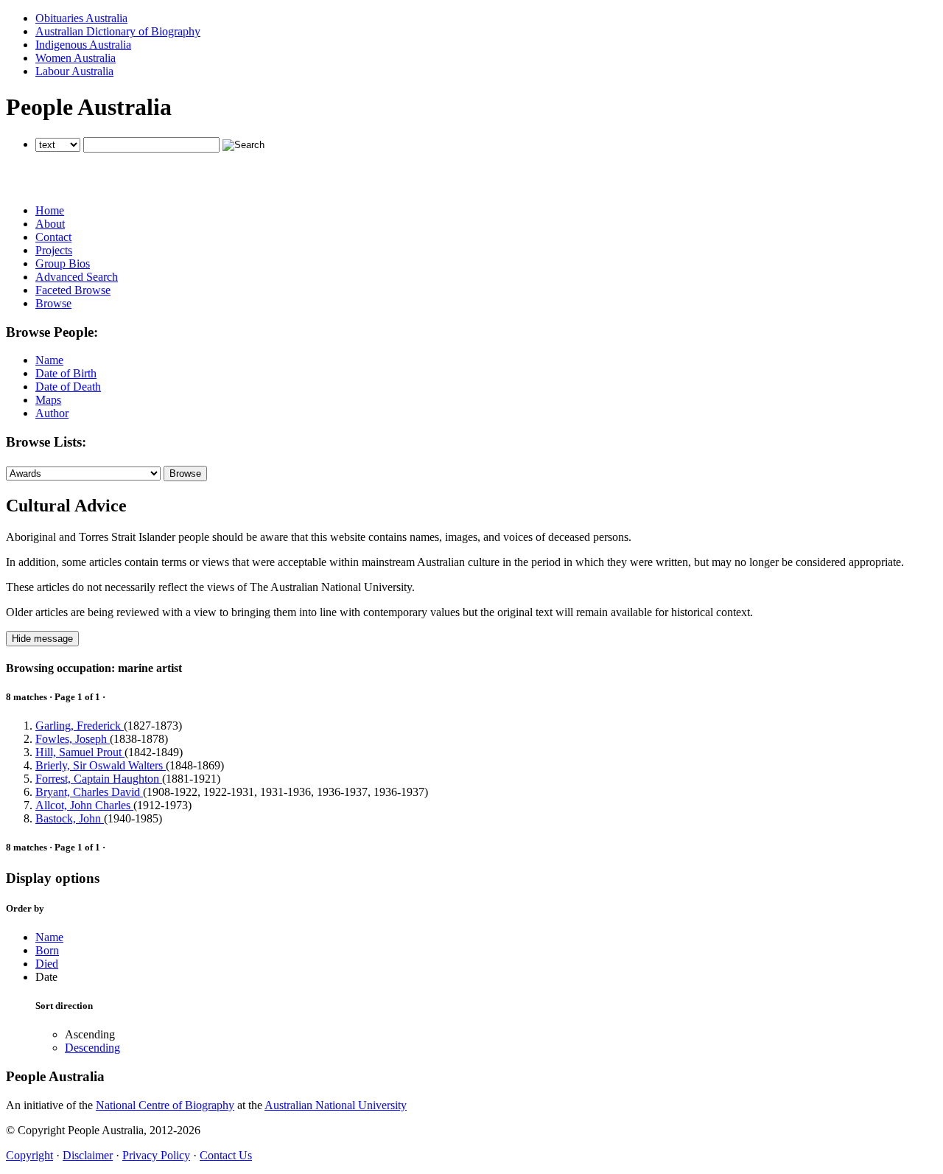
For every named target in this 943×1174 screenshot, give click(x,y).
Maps (48, 400)
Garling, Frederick (79, 725)
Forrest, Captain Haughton (98, 778)
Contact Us (226, 1155)
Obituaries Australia (81, 18)
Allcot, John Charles (84, 805)
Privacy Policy (156, 1155)
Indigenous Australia (83, 44)
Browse (53, 303)
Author (52, 413)
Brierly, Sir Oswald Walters (100, 765)
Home (49, 210)
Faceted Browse (73, 290)
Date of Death (68, 386)
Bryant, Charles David (89, 792)
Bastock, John (69, 818)
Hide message (42, 638)
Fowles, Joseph (72, 739)
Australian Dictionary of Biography (117, 31)
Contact (53, 237)
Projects (53, 250)
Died (46, 963)
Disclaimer (88, 1155)
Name (49, 360)
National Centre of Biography (165, 1105)
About (50, 223)
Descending (92, 1047)
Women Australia (75, 58)
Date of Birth (66, 373)
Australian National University (335, 1105)
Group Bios (62, 263)
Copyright (29, 1155)
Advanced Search (76, 276)
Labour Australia (74, 71)
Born (47, 950)
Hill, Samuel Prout (80, 752)
